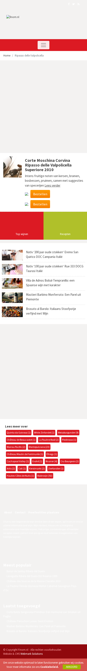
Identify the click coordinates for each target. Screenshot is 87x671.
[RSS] (37, 501)
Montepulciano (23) (39, 446)
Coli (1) (22, 468)
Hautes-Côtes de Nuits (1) (20, 475)
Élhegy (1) (51, 454)
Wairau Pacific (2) (16, 446)
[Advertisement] (43, 107)
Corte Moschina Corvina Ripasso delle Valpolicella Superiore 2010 (48, 165)
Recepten (65, 234)
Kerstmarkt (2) (37, 468)
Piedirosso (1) (69, 439)
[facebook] (18, 501)
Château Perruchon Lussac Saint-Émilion (30, 621)
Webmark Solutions (31, 654)
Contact (20, 512)
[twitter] (27, 501)
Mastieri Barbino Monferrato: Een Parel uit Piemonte (36, 626)
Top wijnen (22, 234)
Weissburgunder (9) (68, 432)
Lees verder (52, 185)
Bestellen (40, 194)
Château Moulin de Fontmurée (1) (25, 454)
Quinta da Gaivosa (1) (19, 432)
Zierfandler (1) (56, 468)
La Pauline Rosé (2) (49, 439)
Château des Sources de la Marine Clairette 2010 (33, 581)
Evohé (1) (37, 461)
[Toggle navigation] (43, 45)
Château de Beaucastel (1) (21, 439)
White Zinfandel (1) (44, 432)
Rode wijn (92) (44, 475)
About (8, 512)
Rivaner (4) (51, 461)
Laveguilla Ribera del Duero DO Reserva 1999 (32, 576)
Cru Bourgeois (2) (70, 461)
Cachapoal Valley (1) (18, 461)
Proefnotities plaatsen (43, 512)
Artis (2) (11, 468)
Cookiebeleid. (49, 667)
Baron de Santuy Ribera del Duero (26, 571)
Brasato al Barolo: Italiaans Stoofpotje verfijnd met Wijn (38, 631)
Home (6, 55)
